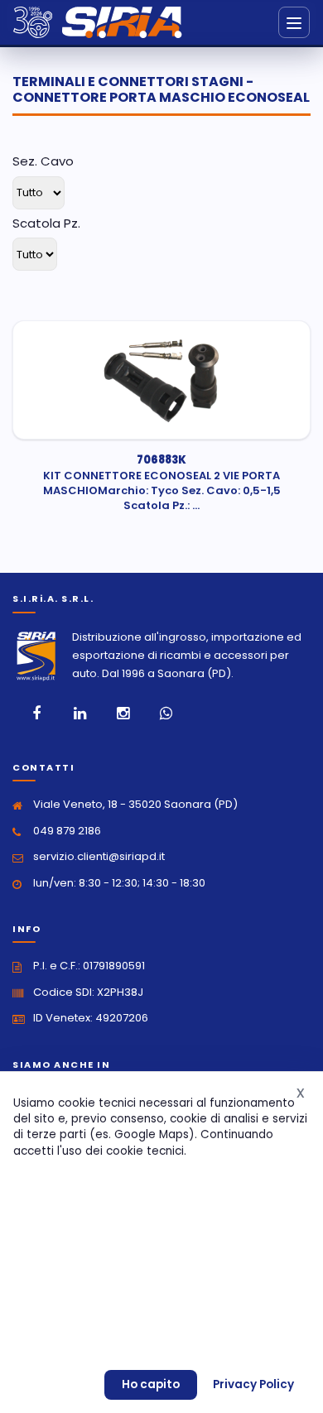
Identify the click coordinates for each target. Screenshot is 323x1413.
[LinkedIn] (79, 713)
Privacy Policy (253, 1384)
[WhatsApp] (165, 713)
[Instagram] (122, 713)
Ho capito (151, 1384)
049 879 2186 (67, 831)
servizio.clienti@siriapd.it (99, 856)
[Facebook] (36, 713)
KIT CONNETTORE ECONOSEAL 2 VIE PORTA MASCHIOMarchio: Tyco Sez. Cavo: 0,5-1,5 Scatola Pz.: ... (162, 482)
